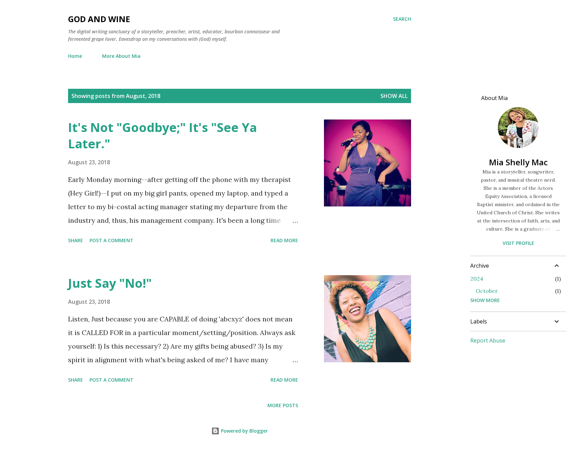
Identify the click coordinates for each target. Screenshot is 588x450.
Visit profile (518, 243)
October (487, 290)
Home (75, 56)
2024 (476, 278)
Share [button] (75, 240)
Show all (394, 96)
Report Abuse (487, 340)
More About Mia (121, 56)
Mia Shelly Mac (518, 162)
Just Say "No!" (110, 283)
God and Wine (99, 18)
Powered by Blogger (243, 431)
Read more (284, 240)
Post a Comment (111, 240)
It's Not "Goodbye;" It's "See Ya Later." (162, 135)
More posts (282, 405)
